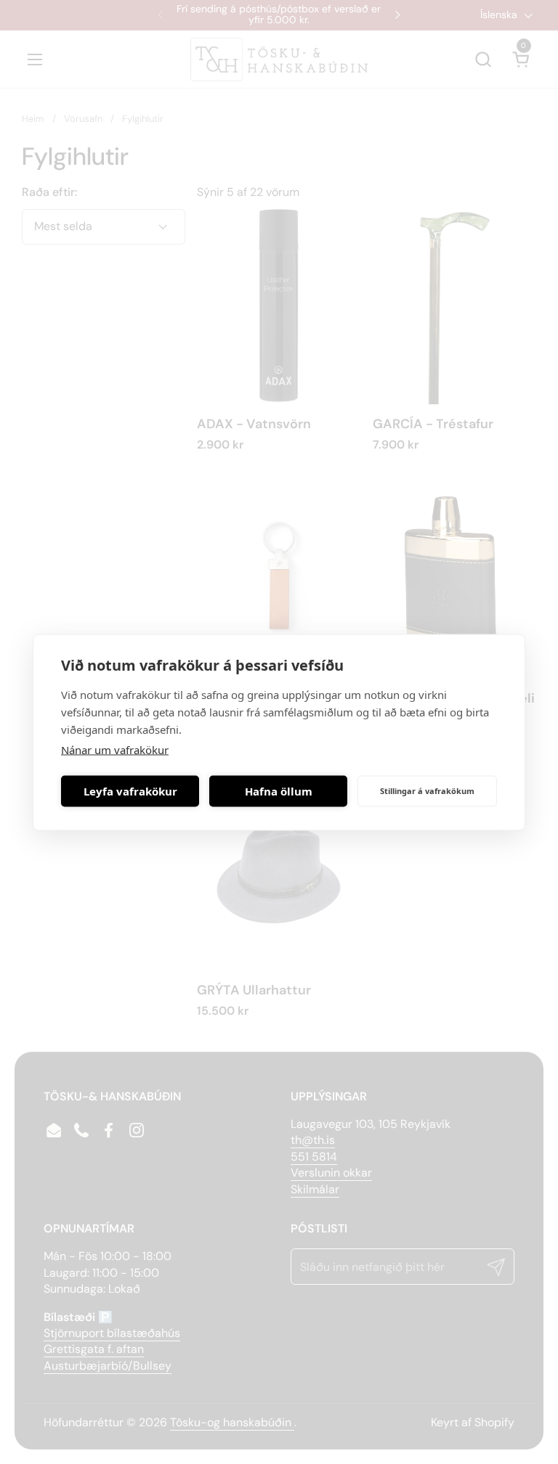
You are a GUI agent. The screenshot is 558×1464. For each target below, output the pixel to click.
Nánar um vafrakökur (115, 749)
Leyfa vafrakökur (130, 791)
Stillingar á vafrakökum (427, 790)
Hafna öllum (278, 791)
